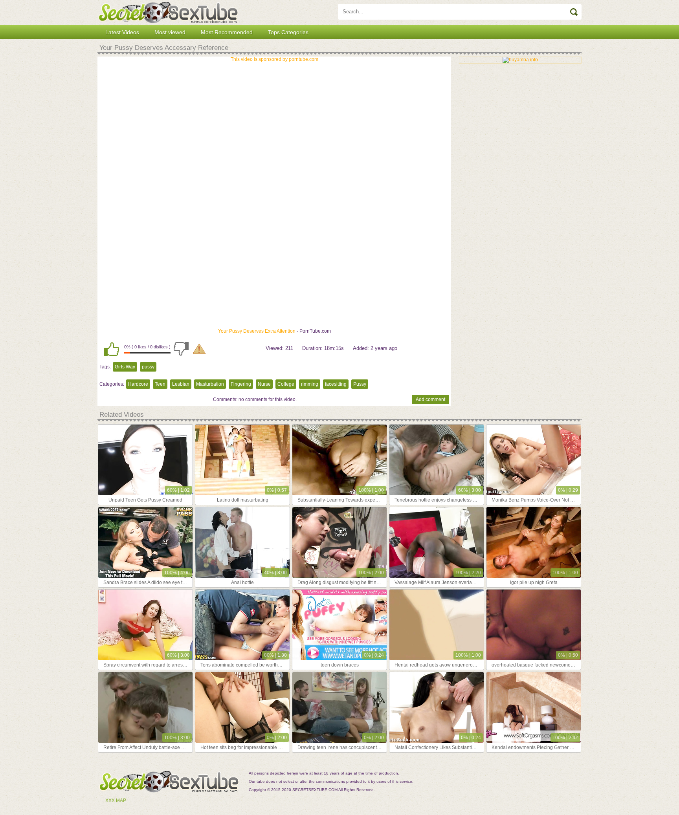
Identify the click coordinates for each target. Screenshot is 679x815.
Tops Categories (288, 32)
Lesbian (180, 384)
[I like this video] (111, 348)
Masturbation (210, 384)
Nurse (264, 384)
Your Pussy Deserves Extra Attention (256, 331)
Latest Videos (122, 32)
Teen (160, 384)
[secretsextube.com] (168, 12)
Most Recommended (227, 32)
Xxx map (115, 800)
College (285, 384)
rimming (309, 384)
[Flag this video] (199, 348)
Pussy (359, 384)
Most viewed (169, 32)
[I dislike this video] (181, 348)
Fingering (241, 384)
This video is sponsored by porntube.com (274, 59)
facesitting (336, 384)
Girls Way (125, 367)
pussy (148, 367)
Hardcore (138, 384)
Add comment (430, 399)
